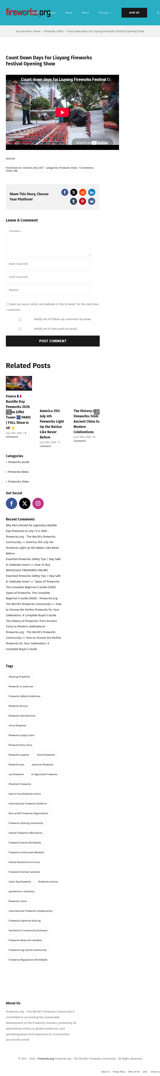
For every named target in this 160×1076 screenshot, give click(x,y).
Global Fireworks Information (26, 832)
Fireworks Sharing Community (26, 823)
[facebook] (11, 503)
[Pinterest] (82, 201)
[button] (9, 412)
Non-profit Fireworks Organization (28, 813)
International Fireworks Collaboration (31, 910)
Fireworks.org (45, 1058)
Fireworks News (18, 472)
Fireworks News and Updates (25, 940)
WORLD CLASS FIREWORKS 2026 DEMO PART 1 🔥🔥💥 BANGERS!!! (86, 407)
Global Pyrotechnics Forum (24, 862)
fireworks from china (20, 745)
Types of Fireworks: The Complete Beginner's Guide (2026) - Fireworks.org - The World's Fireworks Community (32, 598)
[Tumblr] (73, 201)
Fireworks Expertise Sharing (25, 920)
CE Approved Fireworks (44, 774)
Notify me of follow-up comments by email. (63, 319)
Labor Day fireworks (20, 881)
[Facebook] (64, 192)
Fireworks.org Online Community (27, 950)
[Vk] (91, 201)
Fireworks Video (68, 167)
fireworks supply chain (22, 735)
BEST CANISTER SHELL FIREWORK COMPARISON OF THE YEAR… (19, 407)
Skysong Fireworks (19, 676)
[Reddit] (82, 192)
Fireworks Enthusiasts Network (26, 852)
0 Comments (86, 167)
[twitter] (24, 503)
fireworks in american (21, 686)
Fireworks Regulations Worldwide (28, 959)
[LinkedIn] (91, 192)
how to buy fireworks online (25, 793)
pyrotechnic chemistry (21, 891)
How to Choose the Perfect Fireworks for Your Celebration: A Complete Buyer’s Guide (33, 609)
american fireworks (42, 764)
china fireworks (17, 725)
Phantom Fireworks (20, 784)
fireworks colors (18, 901)
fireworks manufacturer (22, 715)
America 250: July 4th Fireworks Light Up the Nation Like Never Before (32, 547)
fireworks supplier (19, 754)
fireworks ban (16, 764)
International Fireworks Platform (28, 803)
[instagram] (38, 503)
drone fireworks (46, 754)
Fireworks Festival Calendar (24, 871)
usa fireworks (16, 774)
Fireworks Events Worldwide (25, 842)
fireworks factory (18, 706)
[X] (73, 192)
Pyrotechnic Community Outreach (28, 930)
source (10, 158)
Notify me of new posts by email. (55, 328)
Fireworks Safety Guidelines (24, 696)
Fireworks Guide (18, 462)
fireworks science (48, 881)
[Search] (158, 12)
